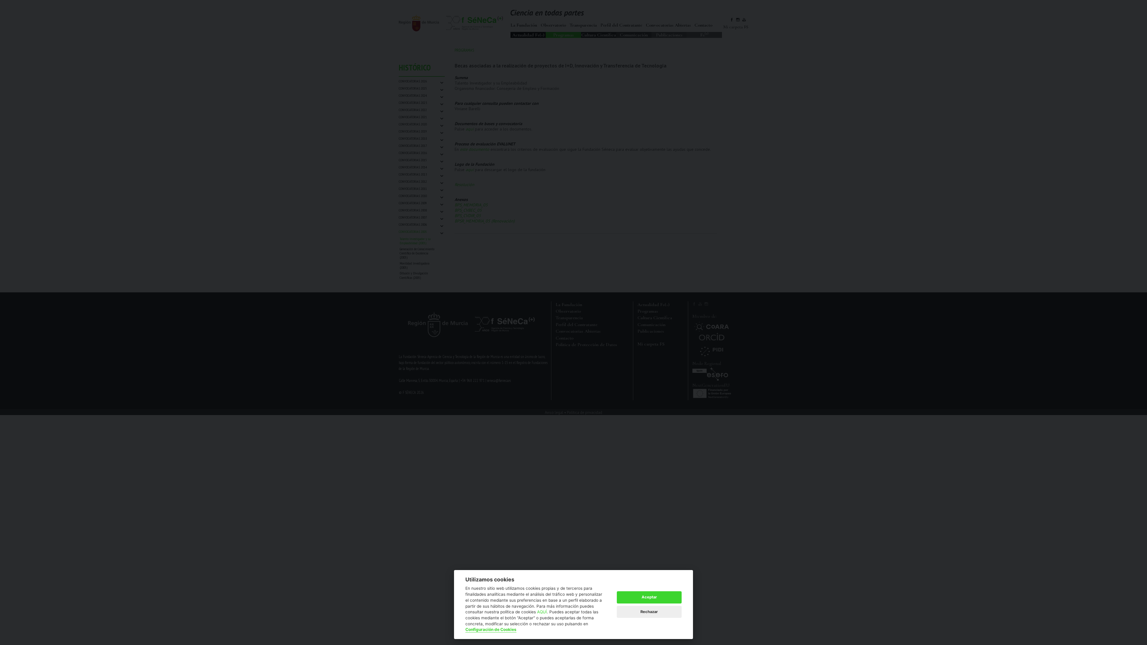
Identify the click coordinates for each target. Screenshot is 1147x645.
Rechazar (649, 611)
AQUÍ (542, 611)
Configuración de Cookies (490, 629)
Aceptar (649, 597)
